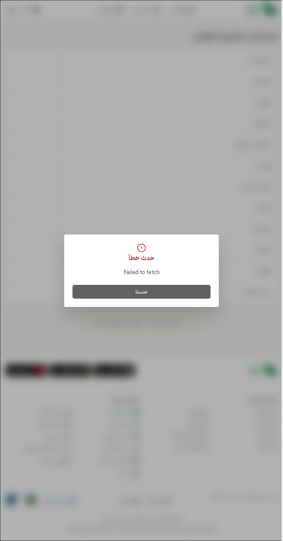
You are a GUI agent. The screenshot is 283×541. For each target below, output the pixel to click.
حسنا (142, 292)
